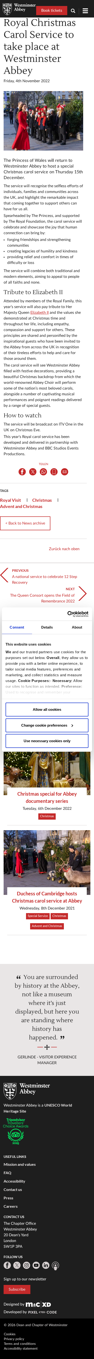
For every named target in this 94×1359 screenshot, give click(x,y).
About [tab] (77, 627)
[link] (38, 1304)
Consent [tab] (17, 627)
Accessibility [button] (14, 1181)
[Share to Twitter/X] (32, 471)
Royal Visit (10, 500)
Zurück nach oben (64, 549)
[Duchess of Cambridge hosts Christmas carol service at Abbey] (47, 862)
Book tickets (51, 10)
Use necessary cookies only (47, 741)
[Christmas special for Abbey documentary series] (47, 762)
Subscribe (17, 1289)
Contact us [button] (13, 1189)
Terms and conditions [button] (20, 1344)
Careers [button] (11, 1206)
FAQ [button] (7, 1172)
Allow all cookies (47, 709)
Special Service (38, 916)
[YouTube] (36, 1265)
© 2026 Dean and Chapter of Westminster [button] (35, 1325)
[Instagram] (26, 1265)
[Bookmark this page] (54, 471)
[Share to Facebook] (22, 471)
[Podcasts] (55, 1266)
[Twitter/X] (16, 1265)
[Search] (75, 11)
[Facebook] (7, 1265)
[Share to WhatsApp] (43, 471)
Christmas (42, 500)
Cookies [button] (9, 1334)
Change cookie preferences (44, 725)
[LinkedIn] (45, 1265)
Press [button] (8, 1198)
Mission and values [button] (20, 1164)
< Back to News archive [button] (25, 523)
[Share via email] (64, 471)
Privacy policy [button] (14, 1339)
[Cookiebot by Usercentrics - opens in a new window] (67, 614)
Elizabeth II (39, 313)
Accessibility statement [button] (21, 1348)
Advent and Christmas (21, 506)
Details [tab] (47, 627)
